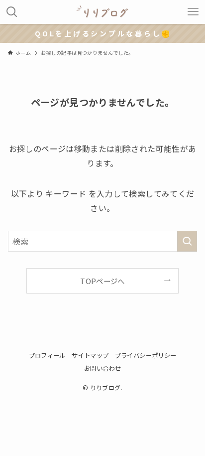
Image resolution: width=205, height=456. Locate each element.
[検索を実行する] (187, 241)
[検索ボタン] (12, 12)
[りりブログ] (102, 12)
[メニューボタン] (193, 12)
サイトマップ (90, 355)
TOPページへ (102, 281)
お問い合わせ (102, 368)
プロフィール (47, 355)
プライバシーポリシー (146, 355)
